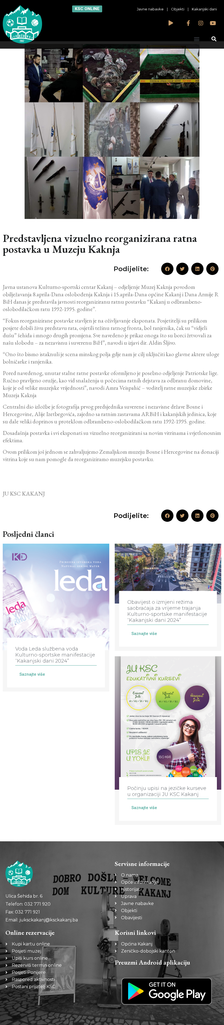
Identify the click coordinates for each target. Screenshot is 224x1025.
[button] (196, 38)
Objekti (177, 9)
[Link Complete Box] (56, 618)
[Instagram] (200, 23)
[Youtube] (213, 23)
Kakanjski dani (204, 9)
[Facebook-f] (188, 23)
